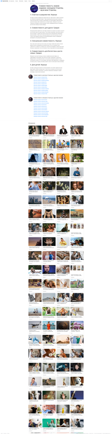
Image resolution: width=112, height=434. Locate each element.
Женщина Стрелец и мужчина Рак (40, 104)
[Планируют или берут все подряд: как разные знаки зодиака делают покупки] (35, 397)
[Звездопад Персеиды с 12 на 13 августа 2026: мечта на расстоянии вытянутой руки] (77, 397)
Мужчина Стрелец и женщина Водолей (41, 92)
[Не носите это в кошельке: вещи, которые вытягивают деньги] (63, 132)
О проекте (77, 433)
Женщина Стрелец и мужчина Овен (40, 99)
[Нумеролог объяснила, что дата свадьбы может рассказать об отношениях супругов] (77, 187)
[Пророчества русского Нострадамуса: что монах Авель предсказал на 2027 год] (35, 160)
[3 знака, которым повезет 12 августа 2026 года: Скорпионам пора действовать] (77, 411)
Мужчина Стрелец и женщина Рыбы (40, 93)
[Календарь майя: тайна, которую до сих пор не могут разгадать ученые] (63, 327)
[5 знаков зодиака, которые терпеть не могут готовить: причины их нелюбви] (77, 132)
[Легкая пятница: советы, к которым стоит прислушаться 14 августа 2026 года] (49, 201)
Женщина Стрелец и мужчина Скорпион (41, 111)
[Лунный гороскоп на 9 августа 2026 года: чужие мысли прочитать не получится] (35, 355)
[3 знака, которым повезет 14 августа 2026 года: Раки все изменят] (49, 425)
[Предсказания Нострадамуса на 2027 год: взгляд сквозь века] (35, 132)
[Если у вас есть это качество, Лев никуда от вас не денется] (35, 257)
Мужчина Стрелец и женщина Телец (40, 78)
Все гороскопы (32, 3)
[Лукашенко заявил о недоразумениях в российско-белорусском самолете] (35, 327)
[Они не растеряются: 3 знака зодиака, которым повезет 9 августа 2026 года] (63, 313)
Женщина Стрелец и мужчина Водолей (41, 114)
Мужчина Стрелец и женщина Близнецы (41, 80)
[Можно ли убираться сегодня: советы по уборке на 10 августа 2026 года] (49, 369)
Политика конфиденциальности (106, 433)
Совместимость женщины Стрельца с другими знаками (48, 97)
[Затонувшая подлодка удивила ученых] (49, 397)
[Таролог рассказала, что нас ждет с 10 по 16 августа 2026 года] (77, 229)
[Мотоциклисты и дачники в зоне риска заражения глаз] (77, 285)
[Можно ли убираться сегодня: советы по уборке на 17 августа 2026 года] (77, 313)
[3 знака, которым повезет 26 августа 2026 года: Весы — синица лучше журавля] (77, 299)
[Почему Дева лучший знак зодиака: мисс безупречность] (77, 257)
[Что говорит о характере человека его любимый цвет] (49, 327)
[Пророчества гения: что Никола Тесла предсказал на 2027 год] (77, 383)
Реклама (8, 433)
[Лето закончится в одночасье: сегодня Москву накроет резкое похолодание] (35, 201)
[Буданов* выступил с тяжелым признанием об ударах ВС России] (49, 271)
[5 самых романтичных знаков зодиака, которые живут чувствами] (49, 187)
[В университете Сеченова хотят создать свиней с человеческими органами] (63, 257)
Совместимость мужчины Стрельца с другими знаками (48, 75)
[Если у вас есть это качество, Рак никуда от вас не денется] (49, 229)
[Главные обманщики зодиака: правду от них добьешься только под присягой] (49, 160)
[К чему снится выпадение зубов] (35, 383)
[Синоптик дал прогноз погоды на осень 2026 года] (77, 146)
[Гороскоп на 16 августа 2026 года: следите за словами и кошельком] (49, 411)
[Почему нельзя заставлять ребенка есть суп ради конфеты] (49, 341)
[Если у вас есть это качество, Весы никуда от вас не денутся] (35, 313)
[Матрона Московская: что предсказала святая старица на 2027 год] (49, 174)
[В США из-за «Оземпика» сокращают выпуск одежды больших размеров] (77, 341)
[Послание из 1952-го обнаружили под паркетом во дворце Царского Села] (35, 146)
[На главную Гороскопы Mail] (5, 1)
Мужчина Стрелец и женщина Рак (40, 82)
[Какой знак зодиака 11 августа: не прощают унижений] (49, 257)
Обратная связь (91, 433)
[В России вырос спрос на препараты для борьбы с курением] (35, 187)
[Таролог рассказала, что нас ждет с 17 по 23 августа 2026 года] (77, 271)
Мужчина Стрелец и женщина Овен (40, 77)
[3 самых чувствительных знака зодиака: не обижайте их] (63, 271)
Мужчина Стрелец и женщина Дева (40, 85)
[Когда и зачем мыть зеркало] (63, 285)
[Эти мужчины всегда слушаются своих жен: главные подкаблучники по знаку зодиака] (63, 146)
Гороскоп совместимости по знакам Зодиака (42, 3)
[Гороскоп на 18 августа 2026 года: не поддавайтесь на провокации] (63, 299)
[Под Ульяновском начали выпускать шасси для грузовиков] (63, 369)
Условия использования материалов (84, 433)
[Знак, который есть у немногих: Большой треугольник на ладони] (63, 160)
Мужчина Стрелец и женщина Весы (40, 87)
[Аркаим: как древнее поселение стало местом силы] (49, 383)
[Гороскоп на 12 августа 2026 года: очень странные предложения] (35, 425)
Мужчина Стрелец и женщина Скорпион (41, 88)
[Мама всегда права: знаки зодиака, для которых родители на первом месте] (63, 201)
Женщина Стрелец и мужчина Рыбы (40, 116)
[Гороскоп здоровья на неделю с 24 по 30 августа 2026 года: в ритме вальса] (35, 285)
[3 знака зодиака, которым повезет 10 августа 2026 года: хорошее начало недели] (35, 271)
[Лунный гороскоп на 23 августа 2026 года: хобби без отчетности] (77, 425)
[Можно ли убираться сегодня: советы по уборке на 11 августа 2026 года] (35, 369)
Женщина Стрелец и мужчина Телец (40, 101)
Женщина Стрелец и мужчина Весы (40, 109)
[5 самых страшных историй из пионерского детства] (63, 383)
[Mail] (1, 1)
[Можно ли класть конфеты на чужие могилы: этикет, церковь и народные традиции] (63, 174)
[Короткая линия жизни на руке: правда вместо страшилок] (63, 397)
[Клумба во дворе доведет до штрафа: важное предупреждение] (77, 160)
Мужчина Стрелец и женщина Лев (40, 83)
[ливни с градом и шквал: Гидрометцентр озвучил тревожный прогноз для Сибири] (63, 411)
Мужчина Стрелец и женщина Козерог (41, 90)
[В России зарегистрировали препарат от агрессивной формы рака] (35, 341)
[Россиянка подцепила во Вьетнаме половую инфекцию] (49, 146)
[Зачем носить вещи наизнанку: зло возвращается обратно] (63, 243)
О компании (4, 433)
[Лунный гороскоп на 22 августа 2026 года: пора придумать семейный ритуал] (77, 355)
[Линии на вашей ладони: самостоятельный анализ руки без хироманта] (49, 243)
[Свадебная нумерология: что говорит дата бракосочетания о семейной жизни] (35, 174)
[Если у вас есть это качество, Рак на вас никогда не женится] (77, 201)
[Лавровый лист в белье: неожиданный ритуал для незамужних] (63, 187)
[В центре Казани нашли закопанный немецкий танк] (35, 299)
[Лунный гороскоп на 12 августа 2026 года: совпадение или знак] (49, 313)
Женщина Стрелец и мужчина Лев (40, 106)
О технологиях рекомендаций (98, 433)
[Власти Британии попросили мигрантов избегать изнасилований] (77, 215)
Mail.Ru (2, 433)
